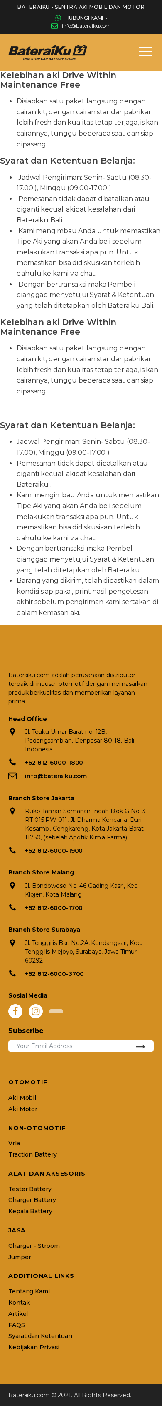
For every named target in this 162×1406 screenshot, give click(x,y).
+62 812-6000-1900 (54, 850)
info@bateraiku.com (86, 26)
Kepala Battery (30, 1211)
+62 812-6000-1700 (54, 908)
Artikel (18, 1314)
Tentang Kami (29, 1291)
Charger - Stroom (33, 1246)
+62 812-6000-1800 (54, 762)
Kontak (18, 1302)
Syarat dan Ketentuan (40, 1336)
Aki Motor (22, 1109)
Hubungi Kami (84, 18)
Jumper (19, 1257)
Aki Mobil (22, 1097)
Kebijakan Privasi (33, 1347)
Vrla (14, 1143)
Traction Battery (32, 1154)
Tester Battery (30, 1189)
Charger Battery (32, 1200)
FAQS (16, 1325)
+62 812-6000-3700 (54, 974)
